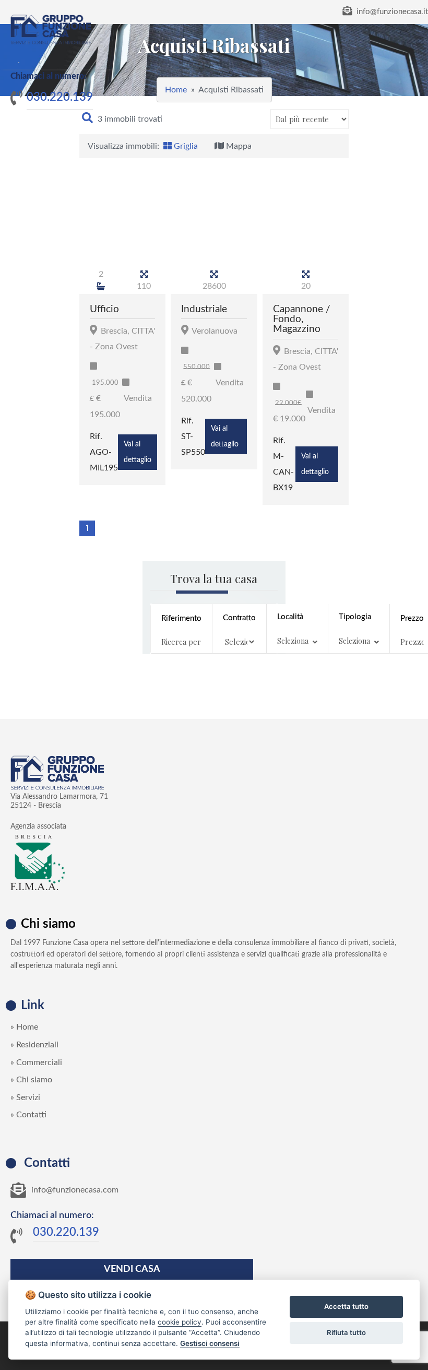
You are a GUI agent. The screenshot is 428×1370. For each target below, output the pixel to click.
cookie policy (179, 1322)
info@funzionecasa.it (391, 12)
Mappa (238, 146)
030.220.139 (60, 97)
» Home (24, 1027)
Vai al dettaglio (137, 452)
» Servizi (25, 1097)
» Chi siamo (31, 1080)
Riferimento (181, 618)
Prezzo (412, 618)
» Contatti (28, 1115)
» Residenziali (34, 1045)
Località (292, 629)
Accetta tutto (346, 1306)
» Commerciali (36, 1062)
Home (176, 90)
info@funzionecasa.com (74, 1190)
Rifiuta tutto (346, 1332)
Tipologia (355, 629)
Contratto (239, 618)
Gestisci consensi (210, 1343)
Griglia (185, 146)
